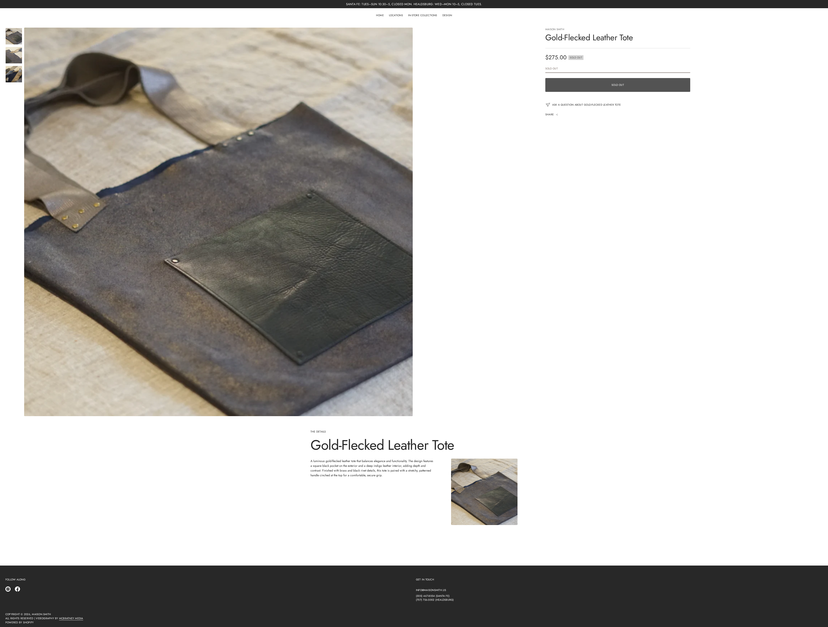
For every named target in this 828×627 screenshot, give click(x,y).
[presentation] (218, 222)
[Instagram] (8, 589)
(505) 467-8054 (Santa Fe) (433, 596)
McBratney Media (71, 618)
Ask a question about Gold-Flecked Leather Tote (586, 105)
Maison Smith (554, 29)
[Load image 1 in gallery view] (14, 36)
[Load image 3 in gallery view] (14, 74)
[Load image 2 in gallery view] (14, 55)
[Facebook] (17, 589)
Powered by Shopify (19, 622)
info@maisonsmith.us (431, 590)
